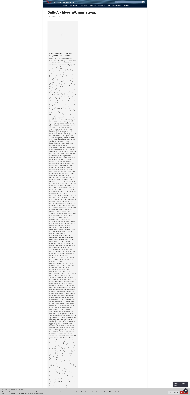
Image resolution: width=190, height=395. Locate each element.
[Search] (143, 2)
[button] (185, 390)
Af (60, 58)
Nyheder (51, 58)
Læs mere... (40, 393)
